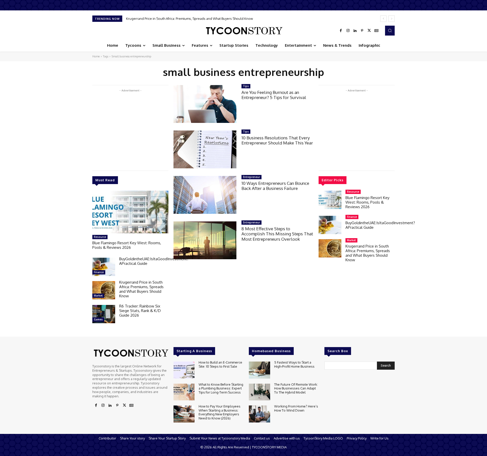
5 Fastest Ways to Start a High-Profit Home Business (294, 364)
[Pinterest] (362, 30)
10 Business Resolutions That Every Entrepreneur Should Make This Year (277, 140)
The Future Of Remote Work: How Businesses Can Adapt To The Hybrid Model (296, 388)
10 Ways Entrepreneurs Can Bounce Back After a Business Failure (275, 186)
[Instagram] (348, 30)
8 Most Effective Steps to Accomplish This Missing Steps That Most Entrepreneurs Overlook (277, 234)
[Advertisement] (130, 128)
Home (96, 56)
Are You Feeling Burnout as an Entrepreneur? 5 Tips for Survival (273, 95)
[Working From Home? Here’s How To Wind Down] (259, 413)
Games (98, 319)
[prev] (383, 18)
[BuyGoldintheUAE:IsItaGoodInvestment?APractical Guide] (103, 267)
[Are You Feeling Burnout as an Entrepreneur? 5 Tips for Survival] (204, 104)
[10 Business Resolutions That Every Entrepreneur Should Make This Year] (204, 149)
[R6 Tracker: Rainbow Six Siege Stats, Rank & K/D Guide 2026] (103, 314)
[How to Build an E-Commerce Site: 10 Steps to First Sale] (184, 370)
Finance (99, 272)
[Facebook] (340, 30)
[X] (369, 30)
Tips (246, 86)
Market (98, 295)
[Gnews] (376, 30)
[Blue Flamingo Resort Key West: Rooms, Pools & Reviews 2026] (130, 212)
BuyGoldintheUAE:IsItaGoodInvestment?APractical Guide (154, 261)
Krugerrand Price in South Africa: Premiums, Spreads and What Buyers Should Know (190, 19)
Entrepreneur (251, 177)
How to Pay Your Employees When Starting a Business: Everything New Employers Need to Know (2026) (219, 412)
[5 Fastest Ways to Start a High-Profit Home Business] (259, 370)
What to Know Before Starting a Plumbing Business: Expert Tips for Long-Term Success (221, 388)
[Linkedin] (355, 30)
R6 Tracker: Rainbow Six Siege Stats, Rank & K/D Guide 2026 (140, 311)
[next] (391, 18)
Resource (100, 237)
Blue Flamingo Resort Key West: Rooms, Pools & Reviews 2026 (126, 245)
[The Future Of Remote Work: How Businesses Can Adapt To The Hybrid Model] (259, 392)
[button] (390, 30)
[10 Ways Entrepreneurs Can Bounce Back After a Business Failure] (204, 195)
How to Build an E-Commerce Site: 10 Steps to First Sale (220, 364)
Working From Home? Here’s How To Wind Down (296, 408)
